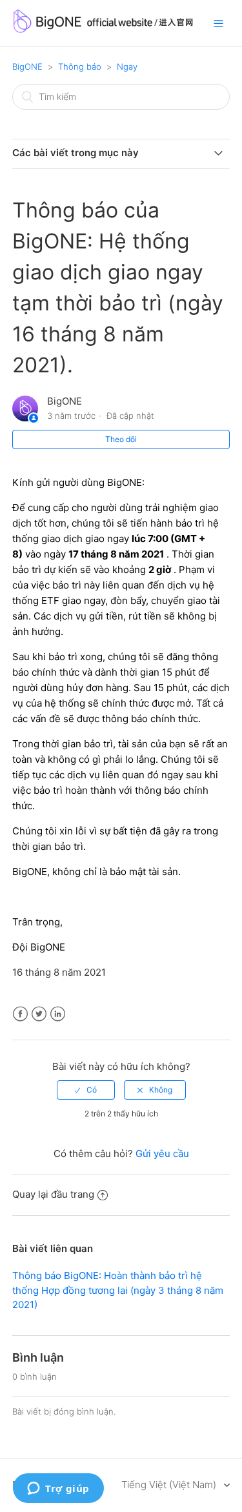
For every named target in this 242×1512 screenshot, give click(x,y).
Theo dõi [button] (121, 439)
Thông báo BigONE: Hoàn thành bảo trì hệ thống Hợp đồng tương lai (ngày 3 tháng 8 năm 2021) (117, 1290)
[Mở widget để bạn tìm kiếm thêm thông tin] (58, 1489)
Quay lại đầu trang (53, 1194)
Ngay (127, 66)
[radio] (86, 1090)
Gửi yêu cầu (162, 1153)
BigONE (27, 66)
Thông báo (79, 66)
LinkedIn (58, 1014)
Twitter (39, 1014)
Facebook (20, 1014)
